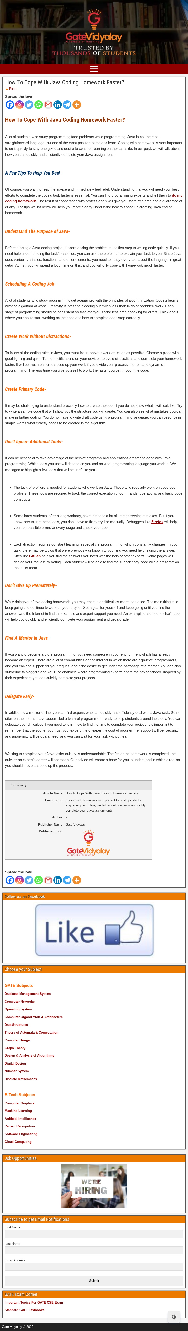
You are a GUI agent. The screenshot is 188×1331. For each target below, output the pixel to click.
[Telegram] (67, 104)
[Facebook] (10, 104)
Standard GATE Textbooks (24, 1310)
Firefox (157, 522)
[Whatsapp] (38, 104)
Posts (13, 89)
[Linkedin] (57, 104)
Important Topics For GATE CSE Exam (34, 1302)
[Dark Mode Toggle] (174, 1317)
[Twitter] (29, 104)
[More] (76, 104)
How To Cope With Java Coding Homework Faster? (64, 82)
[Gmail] (48, 104)
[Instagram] (19, 104)
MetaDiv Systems (71, 1325)
